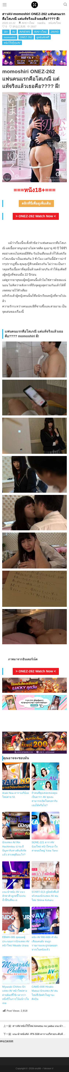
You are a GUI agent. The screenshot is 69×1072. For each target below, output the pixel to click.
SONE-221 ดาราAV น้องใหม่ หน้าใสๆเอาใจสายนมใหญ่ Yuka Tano (45, 846)
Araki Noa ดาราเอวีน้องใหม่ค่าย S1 (15, 794)
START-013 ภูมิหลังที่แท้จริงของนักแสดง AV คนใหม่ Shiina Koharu (45, 896)
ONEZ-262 (26, 37)
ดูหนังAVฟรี (42, 37)
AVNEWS (24, 31)
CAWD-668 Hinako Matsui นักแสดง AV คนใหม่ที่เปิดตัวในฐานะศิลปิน (45, 992)
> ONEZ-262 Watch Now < (36, 216)
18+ (6, 31)
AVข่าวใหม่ (28, 22)
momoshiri (10, 37)
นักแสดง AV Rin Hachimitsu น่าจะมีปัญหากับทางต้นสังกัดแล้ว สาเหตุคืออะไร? (14, 848)
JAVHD (55, 31)
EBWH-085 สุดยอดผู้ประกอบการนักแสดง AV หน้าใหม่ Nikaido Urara (15, 941)
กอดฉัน (41, 22)
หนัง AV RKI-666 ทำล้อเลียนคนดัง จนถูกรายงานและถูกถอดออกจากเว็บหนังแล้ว (45, 943)
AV (13, 31)
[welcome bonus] (34, 58)
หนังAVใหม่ (54, 22)
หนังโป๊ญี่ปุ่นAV (12, 42)
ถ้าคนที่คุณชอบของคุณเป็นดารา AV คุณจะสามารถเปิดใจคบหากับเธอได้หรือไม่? (44, 799)
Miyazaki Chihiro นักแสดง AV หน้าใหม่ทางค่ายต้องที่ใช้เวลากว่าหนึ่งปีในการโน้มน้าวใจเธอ (15, 995)
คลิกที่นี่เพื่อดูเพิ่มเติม (36, 203)
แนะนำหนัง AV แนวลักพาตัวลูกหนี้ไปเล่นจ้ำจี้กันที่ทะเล (14, 896)
